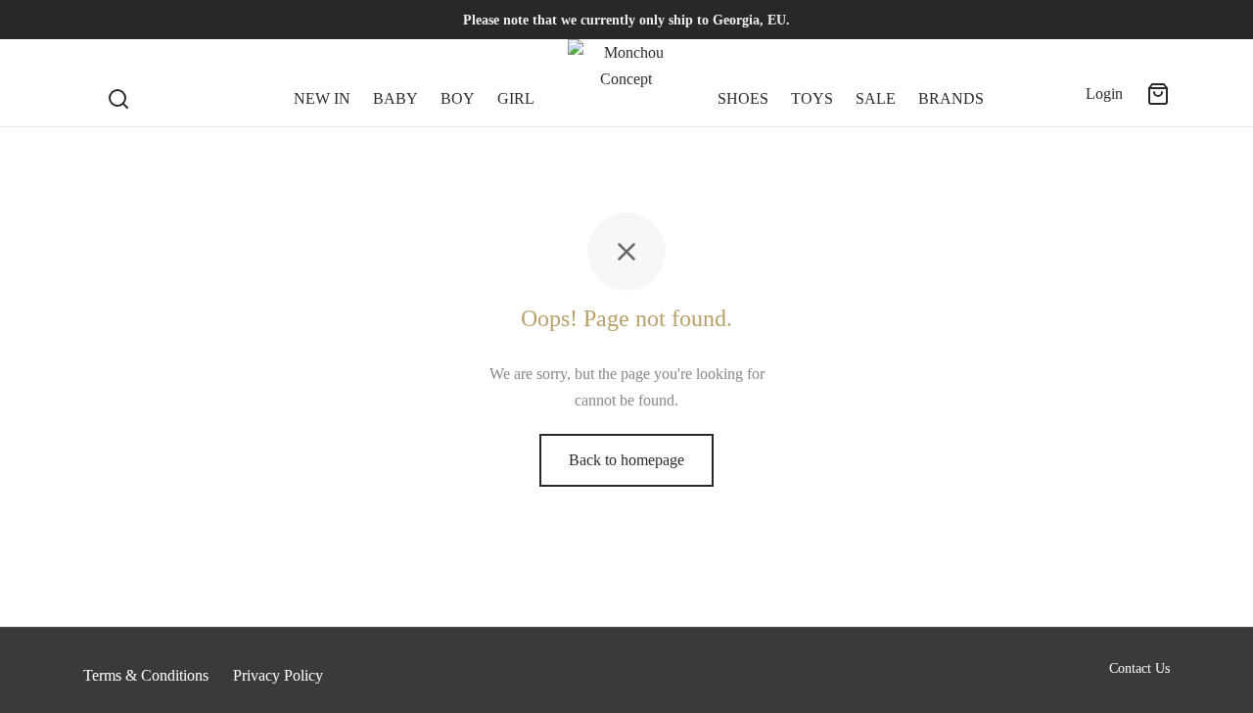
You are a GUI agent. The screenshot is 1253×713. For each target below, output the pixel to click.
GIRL (515, 98)
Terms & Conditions (146, 675)
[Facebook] (98, 19)
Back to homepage (626, 460)
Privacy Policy (278, 675)
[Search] (118, 83)
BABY (395, 98)
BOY (458, 98)
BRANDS (951, 98)
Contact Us (1139, 668)
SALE (876, 98)
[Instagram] (137, 19)
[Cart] (1158, 94)
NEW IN (322, 98)
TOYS (812, 98)
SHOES (743, 98)
